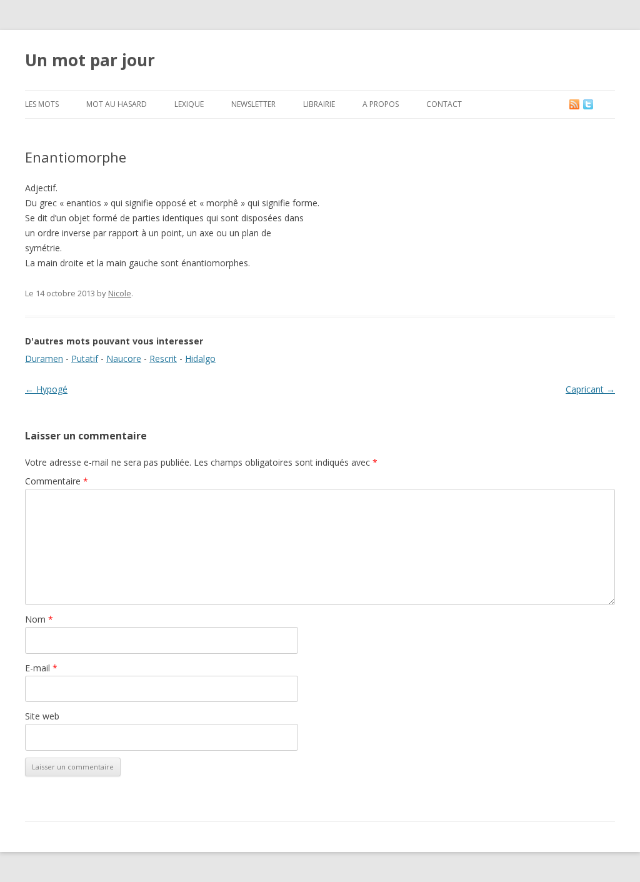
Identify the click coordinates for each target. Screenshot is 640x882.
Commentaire (56, 481)
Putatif (84, 358)
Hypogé (46, 389)
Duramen (44, 358)
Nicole (119, 293)
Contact (444, 104)
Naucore (123, 358)
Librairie (319, 104)
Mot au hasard (116, 104)
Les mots (42, 104)
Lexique (189, 104)
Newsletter (253, 104)
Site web (42, 716)
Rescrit (163, 358)
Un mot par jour (90, 60)
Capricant (590, 389)
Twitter (598, 104)
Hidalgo (200, 358)
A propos (380, 104)
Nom (39, 619)
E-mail (41, 668)
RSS (575, 104)
